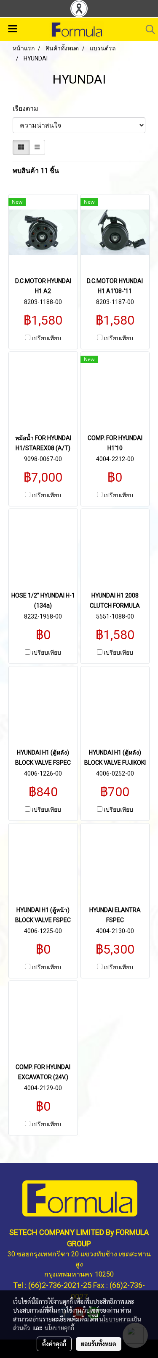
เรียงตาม (28, 109)
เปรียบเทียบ (46, 338)
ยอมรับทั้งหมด (98, 1344)
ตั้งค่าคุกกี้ (54, 1344)
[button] (147, 29)
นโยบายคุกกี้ (59, 1328)
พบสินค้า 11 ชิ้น (36, 171)
